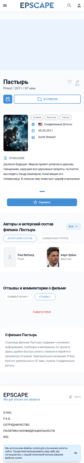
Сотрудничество (16, 424)
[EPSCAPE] (37, 6)
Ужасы (66, 117)
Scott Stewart (47, 137)
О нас (7, 412)
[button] (5, 6)
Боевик (37, 117)
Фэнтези (51, 117)
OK (75, 453)
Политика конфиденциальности (29, 430)
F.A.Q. (7, 418)
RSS (5, 436)
